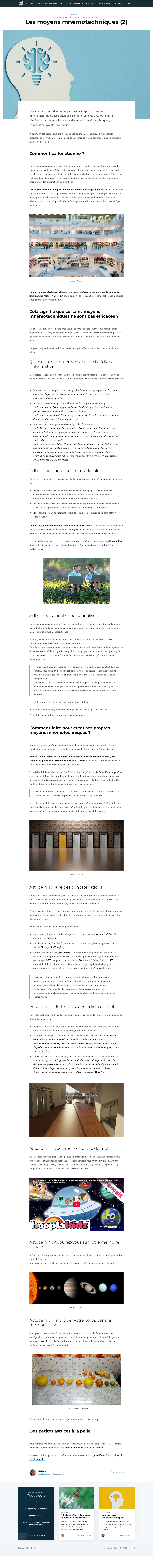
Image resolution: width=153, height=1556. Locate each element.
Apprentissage (85, 17)
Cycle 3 (74, 17)
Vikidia (68, 1447)
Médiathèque (55, 4)
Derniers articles (106, 1548)
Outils (68, 4)
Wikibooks (78, 1447)
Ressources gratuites (85, 4)
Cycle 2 (66, 17)
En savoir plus (117, 1472)
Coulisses (117, 4)
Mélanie (42, 1471)
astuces (97, 17)
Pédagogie (41, 4)
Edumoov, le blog (24, 1548)
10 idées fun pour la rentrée (36, 1509)
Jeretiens (100, 1447)
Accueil (30, 4)
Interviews (104, 4)
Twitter (125, 1548)
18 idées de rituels (36, 1515)
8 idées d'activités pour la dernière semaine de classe (36, 1523)
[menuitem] (30, 3)
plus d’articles (46, 1474)
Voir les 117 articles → (36, 1535)
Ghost (132, 1548)
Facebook (117, 1548)
